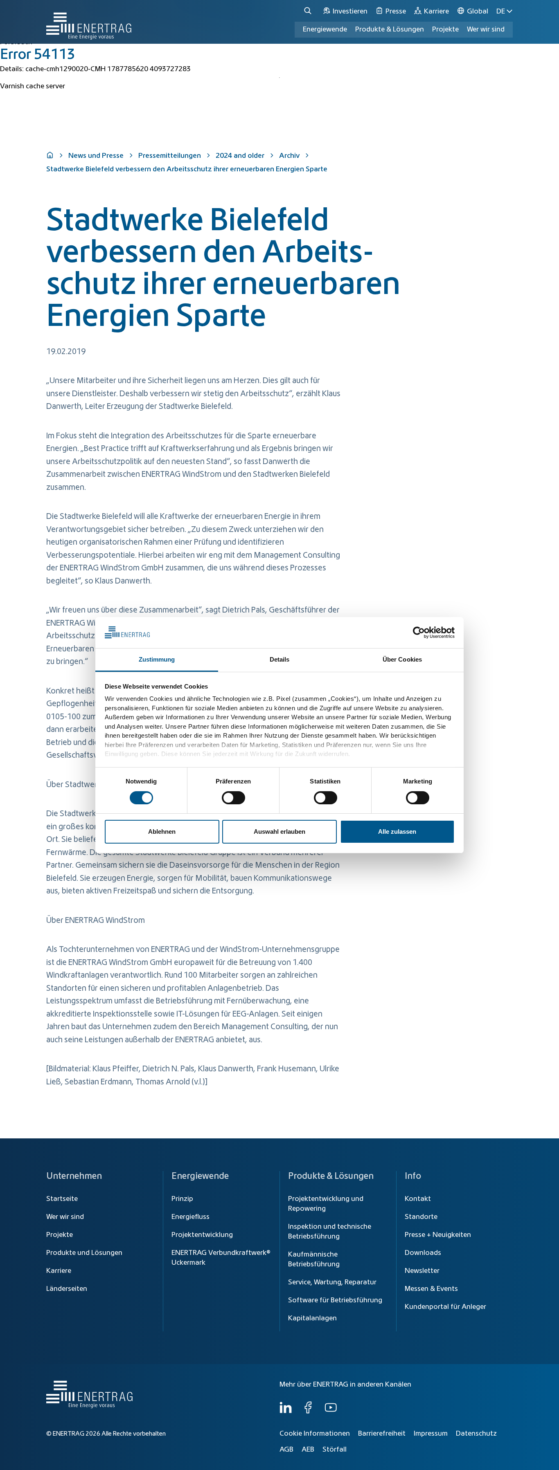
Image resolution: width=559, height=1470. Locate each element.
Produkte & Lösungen (389, 29)
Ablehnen (162, 831)
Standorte (421, 1217)
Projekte (59, 1235)
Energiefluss (190, 1217)
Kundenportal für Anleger (445, 1307)
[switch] (233, 797)
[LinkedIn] (286, 1411)
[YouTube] (331, 1411)
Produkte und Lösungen (84, 1253)
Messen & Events (431, 1289)
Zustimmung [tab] (157, 659)
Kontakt (418, 1199)
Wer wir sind (486, 29)
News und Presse (96, 156)
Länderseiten (66, 1289)
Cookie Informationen (315, 1433)
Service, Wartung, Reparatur (332, 1282)
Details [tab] (280, 659)
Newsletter (422, 1271)
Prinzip (182, 1199)
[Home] (88, 22)
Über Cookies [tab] (402, 659)
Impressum (431, 1433)
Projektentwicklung (202, 1235)
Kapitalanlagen (312, 1318)
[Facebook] (308, 1411)
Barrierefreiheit (382, 1433)
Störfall (334, 1449)
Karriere (58, 1271)
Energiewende (325, 29)
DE (500, 11)
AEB (308, 1449)
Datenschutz (476, 1433)
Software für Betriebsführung (335, 1300)
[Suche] (309, 11)
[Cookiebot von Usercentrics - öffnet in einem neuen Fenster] (419, 632)
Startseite (62, 1199)
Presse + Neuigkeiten (438, 1235)
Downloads (423, 1253)
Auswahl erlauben (279, 831)
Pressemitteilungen (169, 156)
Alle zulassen (397, 831)
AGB (286, 1449)
